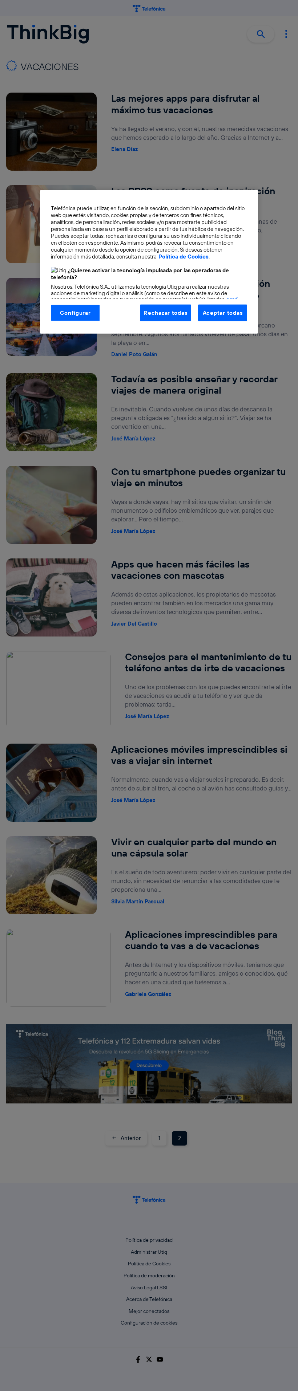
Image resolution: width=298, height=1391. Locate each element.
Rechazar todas (165, 312)
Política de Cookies (183, 256)
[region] (149, 261)
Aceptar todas (223, 312)
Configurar (75, 312)
